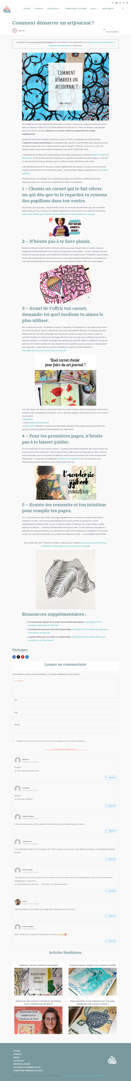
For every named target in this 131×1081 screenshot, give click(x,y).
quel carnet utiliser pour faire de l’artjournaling (43, 214)
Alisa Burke (27, 158)
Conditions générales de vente (74, 1075)
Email (16, 712)
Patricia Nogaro (28, 926)
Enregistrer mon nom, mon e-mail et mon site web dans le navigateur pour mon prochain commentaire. (50, 741)
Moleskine (28, 419)
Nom (15, 700)
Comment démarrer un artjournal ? (53, 23)
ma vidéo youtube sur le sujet (80, 214)
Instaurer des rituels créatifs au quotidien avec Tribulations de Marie (38, 1016)
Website (17, 725)
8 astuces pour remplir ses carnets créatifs (93, 979)
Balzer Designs (99, 155)
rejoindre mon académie (68, 459)
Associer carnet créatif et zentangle (38, 979)
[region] (26, 1062)
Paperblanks (29, 426)
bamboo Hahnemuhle (39, 423)
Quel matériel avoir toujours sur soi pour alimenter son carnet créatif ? (93, 1016)
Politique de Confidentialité (95, 1075)
